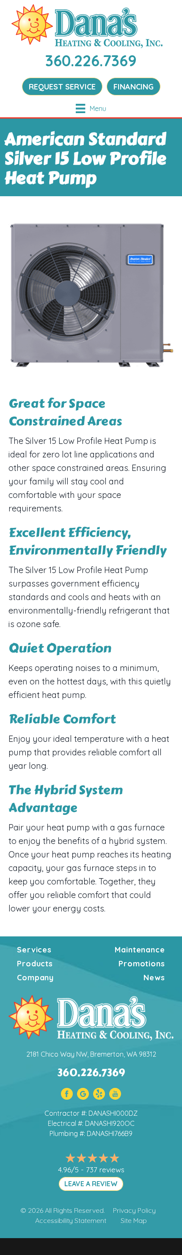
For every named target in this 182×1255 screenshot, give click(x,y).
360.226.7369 (91, 60)
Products (35, 963)
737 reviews (105, 1169)
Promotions (142, 963)
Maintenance (140, 950)
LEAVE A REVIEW (91, 1183)
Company (35, 977)
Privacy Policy (134, 1210)
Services (34, 950)
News (154, 977)
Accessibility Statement (70, 1220)
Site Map (134, 1220)
